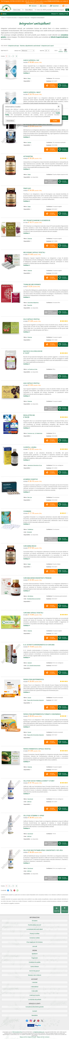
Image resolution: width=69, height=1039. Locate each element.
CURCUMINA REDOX (29, 546)
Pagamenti (35, 958)
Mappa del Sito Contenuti (43, 1037)
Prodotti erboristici (11, 17)
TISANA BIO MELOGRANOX (32, 284)
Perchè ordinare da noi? (34, 925)
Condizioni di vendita (34, 962)
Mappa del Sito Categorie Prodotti (28, 1037)
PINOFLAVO (27, 188)
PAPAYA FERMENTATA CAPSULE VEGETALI (37, 749)
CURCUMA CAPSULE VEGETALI (33, 613)
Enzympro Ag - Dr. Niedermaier (34, 433)
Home (3, 17)
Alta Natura (30, 596)
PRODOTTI (54, 14)
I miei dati (34, 982)
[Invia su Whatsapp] (17, 890)
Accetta (55, 120)
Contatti (34, 1011)
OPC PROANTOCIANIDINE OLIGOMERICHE (36, 220)
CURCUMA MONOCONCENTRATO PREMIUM (37, 578)
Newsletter (35, 1015)
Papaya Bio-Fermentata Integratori (35, 700)
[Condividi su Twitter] (11, 890)
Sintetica (60, 51)
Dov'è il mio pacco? (34, 971)
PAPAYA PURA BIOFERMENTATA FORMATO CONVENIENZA (42, 714)
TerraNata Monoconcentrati (33, 598)
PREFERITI (33, 6)
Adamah (29, 663)
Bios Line (29, 497)
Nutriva (29, 142)
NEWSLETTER (63, 14)
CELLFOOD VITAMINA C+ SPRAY (33, 815)
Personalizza (10, 120)
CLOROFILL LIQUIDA (29, 447)
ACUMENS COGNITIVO (30, 479)
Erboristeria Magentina (33, 302)
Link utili (34, 946)
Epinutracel (30, 799)
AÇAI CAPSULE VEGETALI (31, 383)
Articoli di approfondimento (59, 37)
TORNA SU (65, 911)
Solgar (29, 174)
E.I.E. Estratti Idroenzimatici (33, 665)
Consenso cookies (35, 938)
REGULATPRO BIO (29, 415)
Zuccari (29, 697)
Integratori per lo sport (47, 45)
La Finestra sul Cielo (32, 369)
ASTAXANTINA (28, 156)
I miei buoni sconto (34, 995)
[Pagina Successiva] (16, 56)
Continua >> (26, 73)
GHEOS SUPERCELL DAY (31, 60)
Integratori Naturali (23, 17)
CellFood (29, 801)
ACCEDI (44, 6)
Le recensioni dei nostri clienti (35, 929)
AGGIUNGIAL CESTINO (52, 85)
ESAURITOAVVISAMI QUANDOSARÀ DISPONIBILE (52, 181)
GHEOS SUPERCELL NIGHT (32, 92)
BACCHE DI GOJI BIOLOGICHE (32, 351)
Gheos (29, 78)
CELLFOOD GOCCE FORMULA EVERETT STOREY (38, 781)
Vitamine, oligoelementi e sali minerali (30, 45)
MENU (4, 14)
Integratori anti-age (13, 45)
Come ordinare (35, 966)
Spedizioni (34, 953)
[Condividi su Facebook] (8, 890)
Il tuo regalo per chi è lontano (35, 942)
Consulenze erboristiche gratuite (35, 1007)
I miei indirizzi (34, 986)
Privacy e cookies (34, 933)
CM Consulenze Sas (17, 1032)
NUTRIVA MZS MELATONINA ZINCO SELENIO (37, 124)
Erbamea (29, 238)
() (66, 6)
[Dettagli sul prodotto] (11, 79)
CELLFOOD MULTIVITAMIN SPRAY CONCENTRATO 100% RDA (43, 850)
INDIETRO (57, 911)
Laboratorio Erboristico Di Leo (34, 465)
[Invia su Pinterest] (14, 890)
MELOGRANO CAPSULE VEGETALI (34, 252)
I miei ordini (34, 991)
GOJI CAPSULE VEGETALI (31, 319)
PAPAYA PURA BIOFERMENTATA (33, 679)
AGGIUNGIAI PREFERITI (65, 85)
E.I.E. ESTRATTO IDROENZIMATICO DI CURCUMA (38, 645)
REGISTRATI (56, 6)
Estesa (65, 51)
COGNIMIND (27, 511)
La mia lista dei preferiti (34, 999)
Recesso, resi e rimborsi (34, 975)
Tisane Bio (29, 305)
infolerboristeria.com (38, 1032)
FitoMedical (30, 529)
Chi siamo (34, 920)
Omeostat (29, 532)
